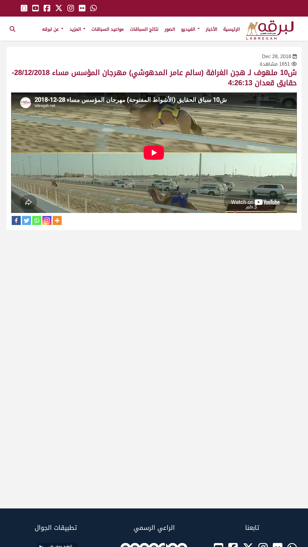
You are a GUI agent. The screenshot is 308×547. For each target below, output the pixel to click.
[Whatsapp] (36, 220)
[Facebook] (16, 220)
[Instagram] (46, 220)
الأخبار (211, 29)
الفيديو (189, 29)
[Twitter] (26, 220)
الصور (170, 29)
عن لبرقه (51, 29)
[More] (57, 220)
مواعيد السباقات (107, 29)
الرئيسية (231, 29)
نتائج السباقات (144, 29)
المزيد (75, 29)
